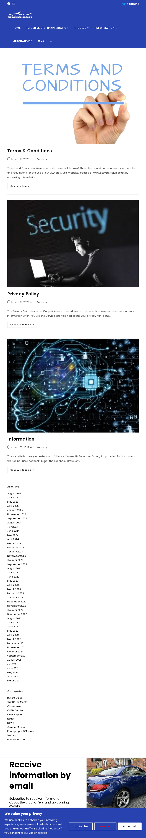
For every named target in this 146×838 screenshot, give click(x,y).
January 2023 (15, 597)
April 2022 (13, 635)
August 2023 (14, 568)
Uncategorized (16, 739)
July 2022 (12, 622)
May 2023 (12, 581)
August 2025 (14, 493)
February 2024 (15, 547)
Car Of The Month (17, 702)
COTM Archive (15, 710)
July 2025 (12, 497)
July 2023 (12, 572)
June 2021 (13, 668)
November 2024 (16, 514)
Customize (81, 826)
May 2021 (12, 672)
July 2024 (12, 526)
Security (42, 159)
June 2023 (13, 576)
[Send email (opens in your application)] (13, 4)
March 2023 (14, 589)
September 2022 (17, 614)
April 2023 (13, 585)
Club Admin (14, 706)
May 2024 (13, 535)
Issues (11, 718)
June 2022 (13, 626)
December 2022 (16, 601)
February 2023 (15, 593)
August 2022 (14, 618)
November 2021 (16, 647)
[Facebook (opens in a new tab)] (9, 4)
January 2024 (15, 551)
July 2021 (12, 664)
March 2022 (14, 639)
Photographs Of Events (20, 731)
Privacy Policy (23, 294)
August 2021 (14, 660)
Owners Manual (16, 727)
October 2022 (15, 610)
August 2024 (14, 522)
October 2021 (15, 651)
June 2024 (13, 531)
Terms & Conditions (29, 151)
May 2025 (12, 502)
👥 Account (130, 4)
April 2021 (12, 676)
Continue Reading (23, 185)
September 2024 (17, 518)
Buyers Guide (15, 698)
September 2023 (17, 564)
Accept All (129, 826)
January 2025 (15, 510)
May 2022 (12, 631)
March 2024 (14, 543)
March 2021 (13, 680)
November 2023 (16, 556)
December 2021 (16, 643)
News (10, 722)
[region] (73, 823)
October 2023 (15, 560)
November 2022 (16, 605)
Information (21, 439)
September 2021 (16, 655)
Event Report (14, 714)
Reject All (105, 826)
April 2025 (13, 506)
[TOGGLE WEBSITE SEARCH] (51, 41)
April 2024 (13, 539)
